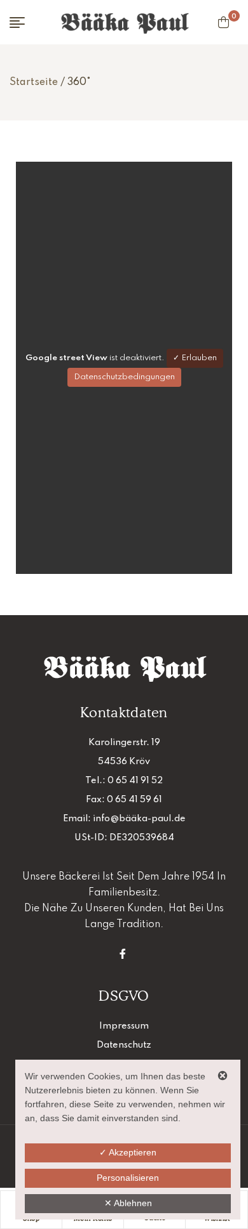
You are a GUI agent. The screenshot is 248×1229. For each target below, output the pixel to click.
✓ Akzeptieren (127, 1152)
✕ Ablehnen (128, 1203)
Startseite (34, 82)
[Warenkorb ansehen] (223, 22)
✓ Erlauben (195, 358)
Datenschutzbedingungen (124, 377)
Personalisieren (128, 1178)
